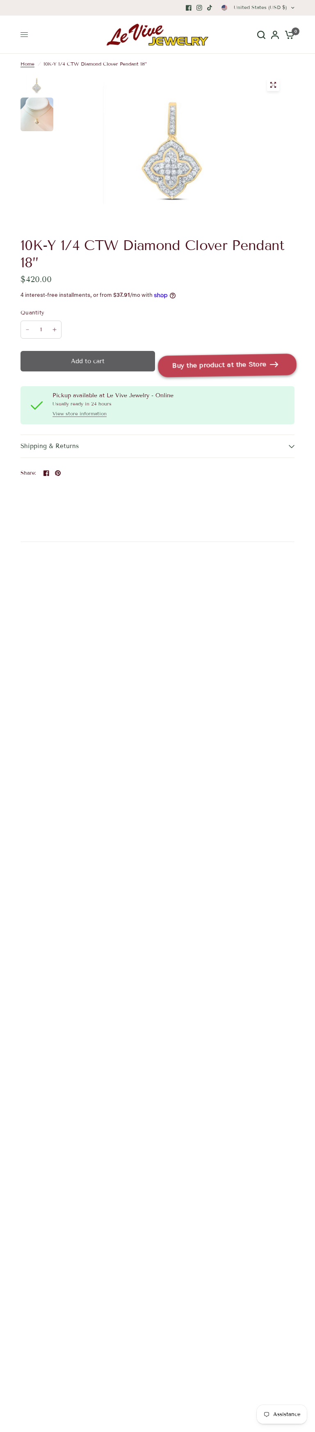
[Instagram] (199, 7)
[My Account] (275, 35)
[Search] (261, 35)
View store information (79, 413)
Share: (29, 473)
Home (27, 64)
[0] (288, 35)
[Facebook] (188, 7)
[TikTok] (210, 7)
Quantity (32, 313)
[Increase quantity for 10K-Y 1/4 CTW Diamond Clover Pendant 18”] (54, 329)
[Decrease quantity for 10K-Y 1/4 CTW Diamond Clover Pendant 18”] (27, 329)
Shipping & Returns (50, 446)
